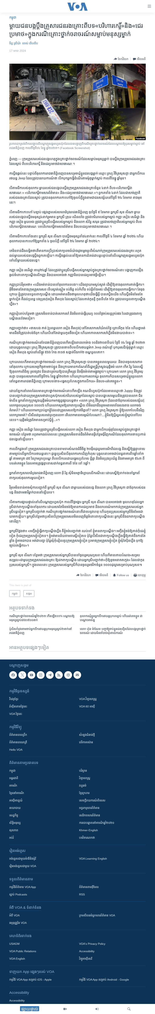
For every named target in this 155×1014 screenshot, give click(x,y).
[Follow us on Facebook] (13, 675)
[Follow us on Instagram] (40, 675)
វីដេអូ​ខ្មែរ (13, 699)
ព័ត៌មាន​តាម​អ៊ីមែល (89, 887)
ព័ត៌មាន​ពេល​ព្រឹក (18, 734)
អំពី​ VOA (14, 915)
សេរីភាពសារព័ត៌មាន (89, 815)
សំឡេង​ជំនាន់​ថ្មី (87, 734)
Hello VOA (15, 749)
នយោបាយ (15, 807)
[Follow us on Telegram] (50, 675)
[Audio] (97, 1009)
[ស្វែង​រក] (129, 1009)
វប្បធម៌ (82, 785)
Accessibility (86, 951)
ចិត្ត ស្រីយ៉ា (15, 43)
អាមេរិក (13, 785)
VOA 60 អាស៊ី (87, 706)
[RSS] (59, 675)
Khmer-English (88, 830)
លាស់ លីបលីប (30, 43)
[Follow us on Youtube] (31, 675)
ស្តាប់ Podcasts (18, 894)
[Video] (65, 1009)
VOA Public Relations (22, 951)
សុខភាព (13, 830)
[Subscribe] (77, 675)
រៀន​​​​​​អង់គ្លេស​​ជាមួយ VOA (22, 866)
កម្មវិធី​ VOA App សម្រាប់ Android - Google (104, 979)
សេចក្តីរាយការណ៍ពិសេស (92, 800)
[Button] (121, 59)
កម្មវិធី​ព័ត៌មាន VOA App (22, 887)
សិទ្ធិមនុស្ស (15, 822)
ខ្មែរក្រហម (84, 793)
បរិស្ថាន (83, 770)
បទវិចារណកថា (87, 837)
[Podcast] (68, 675)
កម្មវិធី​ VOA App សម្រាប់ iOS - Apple (30, 979)
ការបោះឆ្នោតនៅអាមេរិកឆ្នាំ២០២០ (96, 822)
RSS (82, 894)
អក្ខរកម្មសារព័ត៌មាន (89, 807)
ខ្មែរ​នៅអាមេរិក (16, 793)
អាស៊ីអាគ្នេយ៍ (15, 800)
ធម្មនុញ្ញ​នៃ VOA (18, 922)
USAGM (14, 943)
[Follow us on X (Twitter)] (22, 675)
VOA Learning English (93, 858)
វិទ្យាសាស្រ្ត (84, 778)
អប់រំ (11, 837)
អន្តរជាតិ (13, 778)
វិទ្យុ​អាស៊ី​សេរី (85, 958)
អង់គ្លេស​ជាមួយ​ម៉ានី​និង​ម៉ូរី (22, 858)
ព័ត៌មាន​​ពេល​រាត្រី (18, 742)
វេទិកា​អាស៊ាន (86, 742)
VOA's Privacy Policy (92, 943)
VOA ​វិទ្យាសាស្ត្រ (88, 699)
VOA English (17, 958)
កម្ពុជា (12, 17)
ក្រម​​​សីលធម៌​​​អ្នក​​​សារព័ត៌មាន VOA (97, 915)
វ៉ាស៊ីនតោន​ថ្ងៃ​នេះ (18, 706)
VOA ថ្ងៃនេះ (15, 713)
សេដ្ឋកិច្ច (13, 815)
